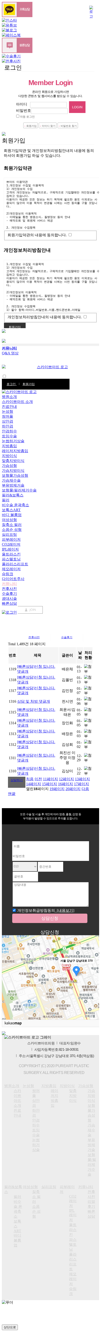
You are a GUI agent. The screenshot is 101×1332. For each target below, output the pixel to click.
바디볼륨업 (17, 1240)
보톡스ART (11, 510)
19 (57, 789)
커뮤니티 (9, 584)
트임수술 (9, 436)
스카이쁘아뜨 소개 (17, 402)
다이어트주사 (13, 579)
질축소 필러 (12, 525)
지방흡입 (9, 446)
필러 (5, 500)
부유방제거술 (13, 485)
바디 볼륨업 (12, 515)
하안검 (7, 426)
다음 (85, 789)
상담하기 (17, 780)
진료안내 (9, 407)
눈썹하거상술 (13, 441)
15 (49, 784)
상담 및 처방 (33, 701)
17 (81, 784)
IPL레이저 (10, 549)
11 (50, 779)
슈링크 (7, 574)
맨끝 (12, 794)
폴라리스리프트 (15, 564)
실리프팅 (9, 535)
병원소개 (9, 397)
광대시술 (9, 598)
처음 (30, 779)
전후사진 (9, 589)
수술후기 (9, 594)
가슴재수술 (11, 480)
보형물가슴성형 (15, 475)
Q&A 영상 (10, 353)
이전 (38, 779)
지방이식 (9, 456)
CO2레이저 (11, 544)
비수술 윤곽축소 (15, 505)
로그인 (12, 384)
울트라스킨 (11, 554)
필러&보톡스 (12, 495)
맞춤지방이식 (13, 461)
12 (66, 779)
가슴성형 (9, 466)
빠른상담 (9, 603)
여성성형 (9, 520)
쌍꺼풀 (7, 416)
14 (33, 784)
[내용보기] (64, 910)
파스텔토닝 (11, 559)
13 (82, 779)
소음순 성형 (12, 530)
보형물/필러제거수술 (19, 490)
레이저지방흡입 (15, 451)
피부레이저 (11, 539)
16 (65, 784)
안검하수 (9, 431)
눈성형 (7, 411)
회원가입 (29, 384)
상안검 (7, 421)
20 (73, 789)
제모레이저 (11, 569)
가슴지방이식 (13, 471)
